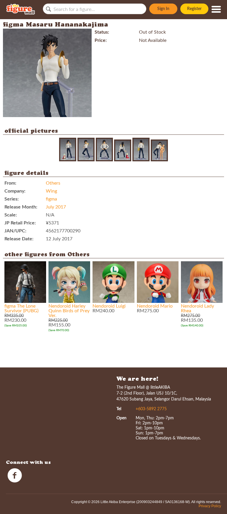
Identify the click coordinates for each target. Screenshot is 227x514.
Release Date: (18, 239)
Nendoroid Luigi (109, 306)
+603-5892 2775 (151, 409)
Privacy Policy (210, 506)
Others (53, 183)
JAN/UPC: (15, 231)
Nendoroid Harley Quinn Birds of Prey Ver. (69, 311)
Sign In (163, 9)
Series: (11, 199)
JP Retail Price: (20, 223)
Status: (102, 32)
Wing (51, 191)
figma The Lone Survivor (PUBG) (21, 308)
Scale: (10, 215)
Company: (14, 191)
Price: (101, 40)
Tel (118, 409)
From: (10, 183)
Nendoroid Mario (155, 306)
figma (51, 199)
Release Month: (20, 207)
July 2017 (56, 207)
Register (194, 9)
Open (121, 418)
